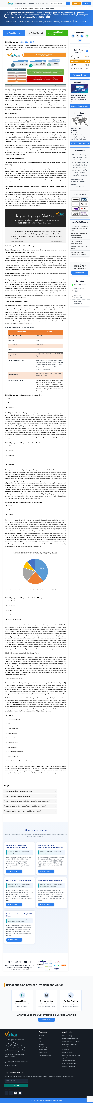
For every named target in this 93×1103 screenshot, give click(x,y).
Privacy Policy (43, 1047)
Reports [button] (23, 3)
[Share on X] (77, 36)
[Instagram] (15, 1093)
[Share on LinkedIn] (73, 36)
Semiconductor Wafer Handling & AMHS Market (78, 253)
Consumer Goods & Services (71, 1055)
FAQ (40, 1041)
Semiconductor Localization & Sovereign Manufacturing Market (79, 228)
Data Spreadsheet (77, 57)
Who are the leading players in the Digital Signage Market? (22, 811)
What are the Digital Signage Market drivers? (18, 796)
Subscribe (16, 1085)
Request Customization (79, 106)
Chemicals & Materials (69, 1063)
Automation (65, 1049)
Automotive (65, 1047)
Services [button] (31, 3)
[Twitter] (11, 1093)
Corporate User (78, 68)
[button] (72, 170)
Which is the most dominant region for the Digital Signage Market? (25, 806)
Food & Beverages (67, 1036)
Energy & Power (67, 1052)
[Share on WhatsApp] (87, 36)
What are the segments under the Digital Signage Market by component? (27, 801)
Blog (37, 3)
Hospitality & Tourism (68, 1066)
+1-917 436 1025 (12, 1065)
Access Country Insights (80, 143)
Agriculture (65, 1058)
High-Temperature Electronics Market (18, 881)
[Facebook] (20, 1093)
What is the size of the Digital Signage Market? (19, 791)
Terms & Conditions (45, 1055)
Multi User (76, 65)
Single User (76, 61)
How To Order (43, 1052)
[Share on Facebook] (82, 36)
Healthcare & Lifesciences (70, 1038)
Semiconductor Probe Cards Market (50, 881)
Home (17, 3)
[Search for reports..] (68, 3)
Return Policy (43, 1049)
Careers (41, 1044)
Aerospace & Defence (68, 1061)
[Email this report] (80, 40)
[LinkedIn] (6, 1093)
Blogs (40, 1038)
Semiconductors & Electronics (29, 8)
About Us (41, 1036)
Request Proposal (86, 4)
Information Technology (69, 1044)
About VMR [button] (44, 3)
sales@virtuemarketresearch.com (17, 1062)
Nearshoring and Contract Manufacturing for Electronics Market (79, 236)
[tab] (14, 33)
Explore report (14, 871)
